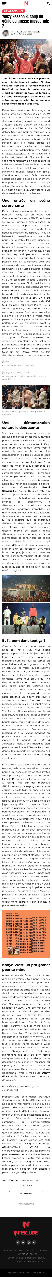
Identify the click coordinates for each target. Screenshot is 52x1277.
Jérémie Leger (25, 34)
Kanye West (35, 1180)
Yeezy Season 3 (16, 153)
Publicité (32, 1250)
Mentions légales (27, 1254)
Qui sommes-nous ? (13, 1250)
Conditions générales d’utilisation (27, 1258)
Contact (44, 1250)
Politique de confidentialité (27, 1262)
